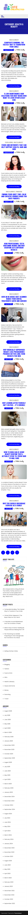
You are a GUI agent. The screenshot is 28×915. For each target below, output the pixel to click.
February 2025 (8, 788)
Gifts (5, 677)
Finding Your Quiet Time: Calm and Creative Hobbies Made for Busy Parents (14, 196)
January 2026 (8, 741)
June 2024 (7, 822)
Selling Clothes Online (11, 651)
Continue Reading (14, 86)
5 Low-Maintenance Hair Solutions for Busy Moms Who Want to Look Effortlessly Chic (14, 96)
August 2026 (8, 711)
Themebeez (18, 913)
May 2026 (7, 724)
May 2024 (7, 826)
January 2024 (8, 843)
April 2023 (7, 873)
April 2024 (7, 831)
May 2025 (7, 775)
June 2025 (7, 771)
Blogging (7, 664)
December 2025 (9, 745)
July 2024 (7, 818)
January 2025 (8, 792)
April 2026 (7, 728)
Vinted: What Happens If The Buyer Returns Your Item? (13, 616)
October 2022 (8, 899)
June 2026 (7, 719)
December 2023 (9, 848)
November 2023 (9, 852)
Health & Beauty (14, 40)
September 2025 (9, 758)
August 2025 (8, 762)
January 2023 (8, 886)
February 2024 (8, 839)
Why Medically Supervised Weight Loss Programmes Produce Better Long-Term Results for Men (14, 352)
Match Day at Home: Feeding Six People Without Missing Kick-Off (14, 628)
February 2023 (8, 882)
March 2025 (8, 784)
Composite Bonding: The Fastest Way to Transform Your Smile (14, 44)
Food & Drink (9, 142)
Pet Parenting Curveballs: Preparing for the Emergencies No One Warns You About (14, 635)
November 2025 (9, 749)
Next (17, 552)
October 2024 (8, 805)
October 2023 (8, 856)
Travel (6, 699)
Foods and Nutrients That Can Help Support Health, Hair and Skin (14, 147)
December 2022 (9, 891)
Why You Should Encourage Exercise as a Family (14, 504)
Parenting (19, 191)
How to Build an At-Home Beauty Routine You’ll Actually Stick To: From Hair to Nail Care (14, 455)
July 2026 (7, 715)
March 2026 (8, 732)
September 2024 (9, 809)
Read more (9, 596)
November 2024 (9, 801)
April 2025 (7, 779)
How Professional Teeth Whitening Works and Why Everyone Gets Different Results (14, 246)
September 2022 (9, 903)
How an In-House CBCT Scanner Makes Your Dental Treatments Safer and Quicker (14, 298)
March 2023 (8, 878)
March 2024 (8, 835)
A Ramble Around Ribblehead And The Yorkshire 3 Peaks (13, 622)
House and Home (9, 686)
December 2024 (9, 796)
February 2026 (8, 737)
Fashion (6, 669)
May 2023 (7, 869)
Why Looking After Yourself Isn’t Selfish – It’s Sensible (14, 403)
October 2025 (8, 754)
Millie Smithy (20, 50)
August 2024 (8, 814)
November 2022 (9, 895)
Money (6, 690)
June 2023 (7, 865)
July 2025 (7, 766)
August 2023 (8, 861)
